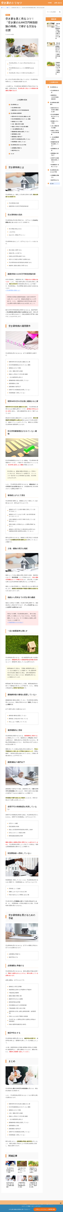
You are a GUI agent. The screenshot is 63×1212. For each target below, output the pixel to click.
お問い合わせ (58, 2)
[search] (60, 12)
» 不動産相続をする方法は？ (15, 622)
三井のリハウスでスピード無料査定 (44, 1209)
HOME (50, 2)
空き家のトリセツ (11, 3)
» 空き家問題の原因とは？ (13, 290)
